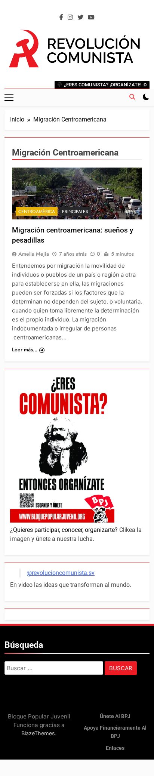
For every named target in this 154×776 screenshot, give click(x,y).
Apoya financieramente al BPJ (115, 732)
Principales (75, 211)
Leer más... (24, 349)
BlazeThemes (38, 733)
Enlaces (115, 748)
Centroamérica (36, 211)
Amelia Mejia (33, 254)
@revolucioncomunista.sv (61, 572)
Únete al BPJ (115, 716)
